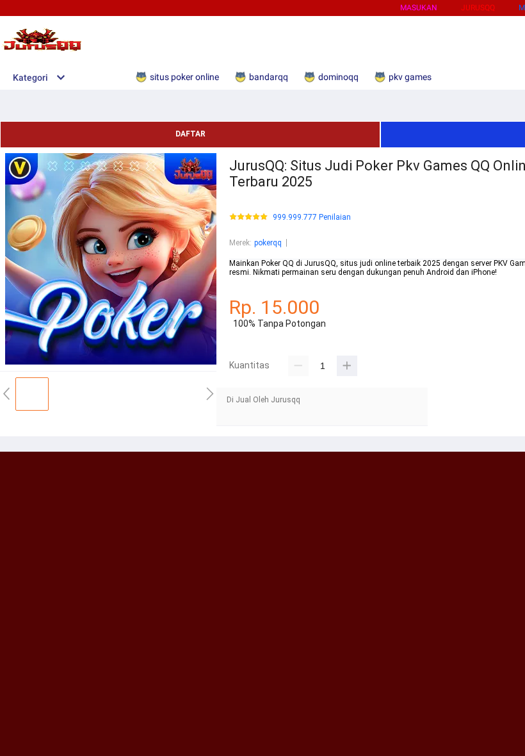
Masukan (418, 7)
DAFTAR (190, 133)
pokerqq (268, 242)
